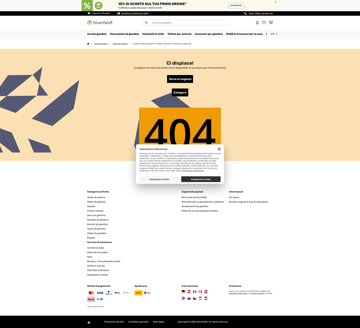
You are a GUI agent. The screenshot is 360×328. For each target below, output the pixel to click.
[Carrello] (271, 22)
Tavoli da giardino (96, 228)
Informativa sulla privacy (238, 293)
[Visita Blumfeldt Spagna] (206, 291)
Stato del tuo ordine (97, 252)
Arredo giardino (101, 44)
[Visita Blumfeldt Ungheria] (200, 298)
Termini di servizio (258, 293)
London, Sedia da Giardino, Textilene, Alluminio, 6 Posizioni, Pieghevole (162, 44)
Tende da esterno (96, 197)
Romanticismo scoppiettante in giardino (203, 201)
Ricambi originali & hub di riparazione (248, 201)
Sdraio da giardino (96, 233)
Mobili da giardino (96, 201)
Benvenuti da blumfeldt (194, 197)
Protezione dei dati (114, 321)
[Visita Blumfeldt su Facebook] (89, 322)
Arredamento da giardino (195, 206)
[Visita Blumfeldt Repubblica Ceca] (194, 298)
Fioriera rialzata (95, 210)
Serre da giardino (96, 215)
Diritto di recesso (96, 265)
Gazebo (91, 206)
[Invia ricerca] (146, 22)
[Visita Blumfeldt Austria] (189, 291)
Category (180, 92)
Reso (89, 256)
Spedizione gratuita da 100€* (135, 13)
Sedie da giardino (120, 44)
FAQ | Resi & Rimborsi (98, 270)
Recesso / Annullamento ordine (103, 261)
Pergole (91, 237)
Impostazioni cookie (97, 274)
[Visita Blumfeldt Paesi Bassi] (206, 298)
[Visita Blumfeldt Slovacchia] (189, 298)
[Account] (257, 22)
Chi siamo (234, 197)
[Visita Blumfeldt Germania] (183, 291)
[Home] (90, 44)
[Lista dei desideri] (264, 22)
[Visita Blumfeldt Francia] (194, 291)
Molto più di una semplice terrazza (200, 210)
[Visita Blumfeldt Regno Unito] (183, 298)
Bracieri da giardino (97, 224)
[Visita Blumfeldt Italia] (200, 291)
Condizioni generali (138, 321)
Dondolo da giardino (97, 219)
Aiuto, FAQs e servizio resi (261, 13)
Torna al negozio (180, 79)
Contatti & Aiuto (95, 247)
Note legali (158, 321)
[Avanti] (276, 34)
